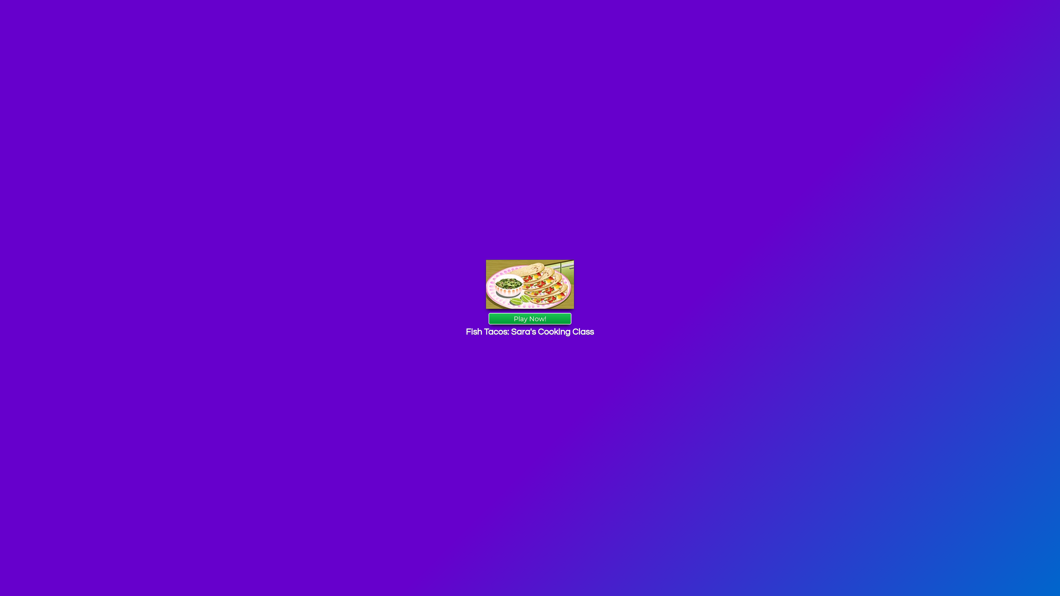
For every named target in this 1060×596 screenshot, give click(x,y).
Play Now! (530, 319)
